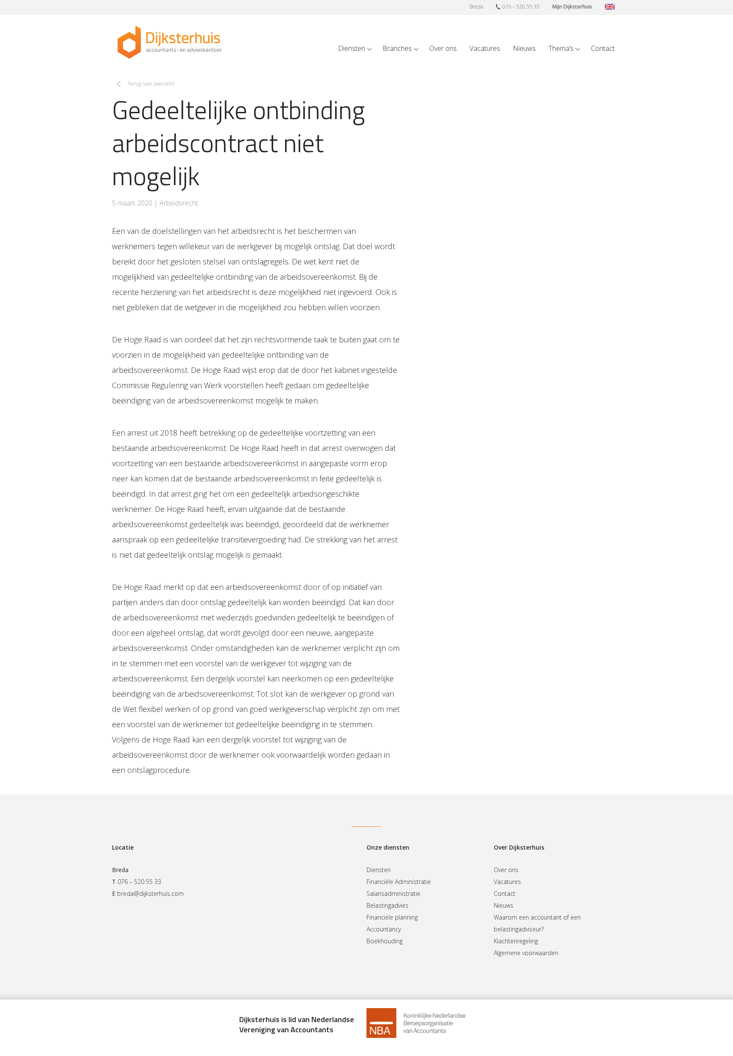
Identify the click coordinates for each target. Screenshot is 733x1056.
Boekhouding (384, 941)
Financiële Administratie (398, 882)
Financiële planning (392, 917)
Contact (603, 48)
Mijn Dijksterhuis (572, 6)
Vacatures (485, 48)
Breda (476, 6)
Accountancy (383, 929)
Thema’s (561, 48)
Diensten (351, 48)
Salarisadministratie (393, 893)
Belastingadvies (387, 905)
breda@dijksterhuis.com (150, 893)
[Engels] (610, 7)
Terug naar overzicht (150, 83)
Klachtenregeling (516, 941)
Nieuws (524, 48)
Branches (397, 48)
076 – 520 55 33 (521, 6)
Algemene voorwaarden (526, 953)
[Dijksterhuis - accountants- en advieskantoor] (169, 42)
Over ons (443, 48)
